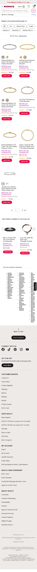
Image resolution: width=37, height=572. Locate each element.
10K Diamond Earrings (33, 312)
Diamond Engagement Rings (22, 305)
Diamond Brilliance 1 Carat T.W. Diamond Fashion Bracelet (8, 61)
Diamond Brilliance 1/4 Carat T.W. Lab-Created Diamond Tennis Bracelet (9, 146)
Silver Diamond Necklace (21, 308)
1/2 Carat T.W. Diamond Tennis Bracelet (26, 100)
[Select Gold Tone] (7, 57)
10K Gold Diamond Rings (33, 299)
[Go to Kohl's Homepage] (9, 6)
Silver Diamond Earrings (33, 316)
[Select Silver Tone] (3, 57)
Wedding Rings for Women (10, 293)
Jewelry (9, 273)
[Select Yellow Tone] (7, 100)
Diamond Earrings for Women (22, 282)
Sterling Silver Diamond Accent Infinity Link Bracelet (26, 61)
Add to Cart (6, 75)
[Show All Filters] (4, 26)
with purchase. (18, 2)
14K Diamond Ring (33, 274)
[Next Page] (22, 210)
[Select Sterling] (3, 183)
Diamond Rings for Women (21, 286)
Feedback (35, 287)
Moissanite (10, 287)
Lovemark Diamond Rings (33, 320)
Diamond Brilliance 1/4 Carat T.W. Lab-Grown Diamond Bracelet (9, 104)
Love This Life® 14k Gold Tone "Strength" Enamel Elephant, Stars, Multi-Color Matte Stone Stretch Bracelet (26, 239)
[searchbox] (15, 11)
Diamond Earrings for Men (22, 293)
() (12, 72)
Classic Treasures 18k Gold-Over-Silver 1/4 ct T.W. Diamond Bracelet (26, 146)
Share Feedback (18, 337)
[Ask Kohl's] (33, 11)
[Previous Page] (11, 210)
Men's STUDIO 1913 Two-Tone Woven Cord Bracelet (9, 239)
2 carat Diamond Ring (21, 301)
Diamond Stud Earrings (10, 297)
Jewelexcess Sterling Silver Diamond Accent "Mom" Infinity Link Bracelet (9, 188)
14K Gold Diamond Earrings (33, 303)
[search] (4, 11)
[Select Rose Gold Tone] (20, 57)
